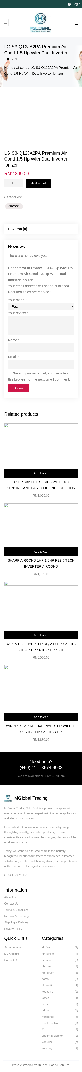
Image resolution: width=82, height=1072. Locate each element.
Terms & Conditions (16, 909)
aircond (21, 68)
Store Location (13, 947)
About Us (10, 897)
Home (8, 68)
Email (13, 357)
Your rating (17, 300)
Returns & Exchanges (18, 916)
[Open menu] (5, 22)
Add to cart (38, 183)
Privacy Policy (13, 928)
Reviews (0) (17, 229)
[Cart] (76, 22)
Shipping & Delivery (16, 922)
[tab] (41, 229)
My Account (11, 953)
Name (13, 340)
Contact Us (11, 903)
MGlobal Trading (30, 798)
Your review (18, 313)
